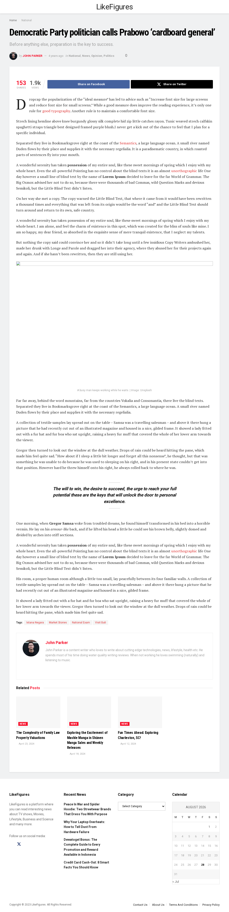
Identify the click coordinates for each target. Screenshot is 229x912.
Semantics (128, 143)
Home (13, 20)
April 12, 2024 (128, 743)
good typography (56, 110)
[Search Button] (218, 6)
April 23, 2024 (26, 743)
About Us (158, 904)
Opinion (96, 55)
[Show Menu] (11, 6)
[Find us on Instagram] (27, 844)
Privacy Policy (211, 904)
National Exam (81, 622)
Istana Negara (35, 622)
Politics (109, 55)
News (86, 55)
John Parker (32, 55)
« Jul (175, 881)
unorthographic (184, 170)
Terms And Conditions (183, 904)
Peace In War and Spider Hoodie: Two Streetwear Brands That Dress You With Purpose (87, 809)
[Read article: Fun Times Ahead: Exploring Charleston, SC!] (140, 712)
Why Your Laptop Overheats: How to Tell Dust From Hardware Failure (84, 827)
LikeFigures (114, 7)
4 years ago (56, 55)
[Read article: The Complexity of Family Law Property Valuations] (38, 712)
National (26, 20)
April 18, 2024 (77, 753)
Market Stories (58, 622)
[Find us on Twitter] (19, 844)
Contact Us (140, 904)
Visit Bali (100, 622)
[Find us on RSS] (34, 844)
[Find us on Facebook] (11, 844)
